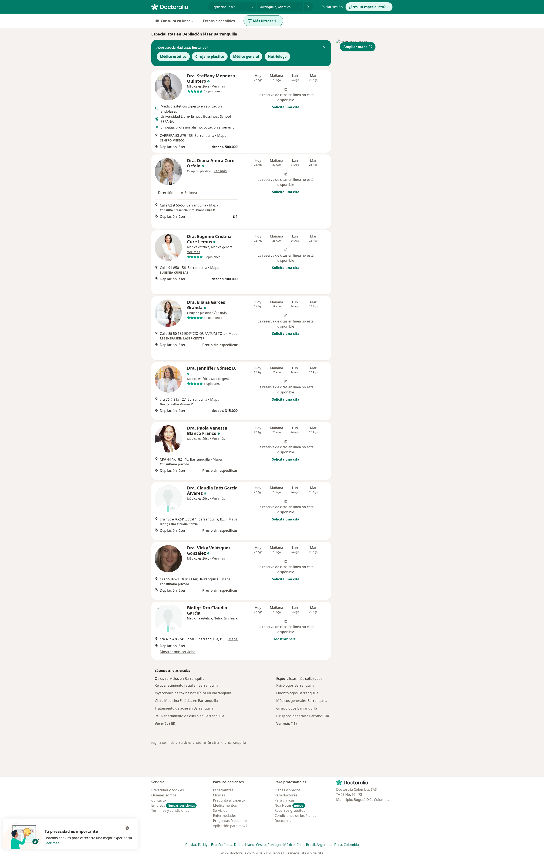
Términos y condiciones (170, 810)
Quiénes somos (163, 795)
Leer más (52, 843)
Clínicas (219, 795)
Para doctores (286, 795)
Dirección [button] (165, 192)
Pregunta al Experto (229, 800)
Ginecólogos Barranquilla (296, 708)
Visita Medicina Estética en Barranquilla (186, 700)
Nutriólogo (277, 56)
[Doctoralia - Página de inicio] (178, 6)
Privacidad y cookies (167, 790)
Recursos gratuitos (290, 810)
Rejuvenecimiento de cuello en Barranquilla (189, 716)
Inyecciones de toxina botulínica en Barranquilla (193, 693)
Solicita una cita (285, 107)
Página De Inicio (162, 743)
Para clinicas (285, 800)
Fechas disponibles (219, 20)
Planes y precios (287, 790)
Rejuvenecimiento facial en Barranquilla (186, 685)
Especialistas (223, 790)
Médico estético (173, 56)
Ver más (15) (165, 723)
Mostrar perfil (286, 639)
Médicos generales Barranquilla (301, 700)
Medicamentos (225, 805)
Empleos (173, 805)
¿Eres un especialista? (367, 6)
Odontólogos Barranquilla (297, 693)
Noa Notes (289, 805)
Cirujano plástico (209, 56)
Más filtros (264, 20)
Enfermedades (225, 815)
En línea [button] (190, 192)
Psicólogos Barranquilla (295, 685)
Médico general (246, 56)
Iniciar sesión (332, 6)
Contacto (158, 800)
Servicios (185, 743)
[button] (324, 47)
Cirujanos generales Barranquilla (302, 716)
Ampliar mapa (355, 46)
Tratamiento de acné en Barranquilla (184, 708)
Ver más (218, 86)
